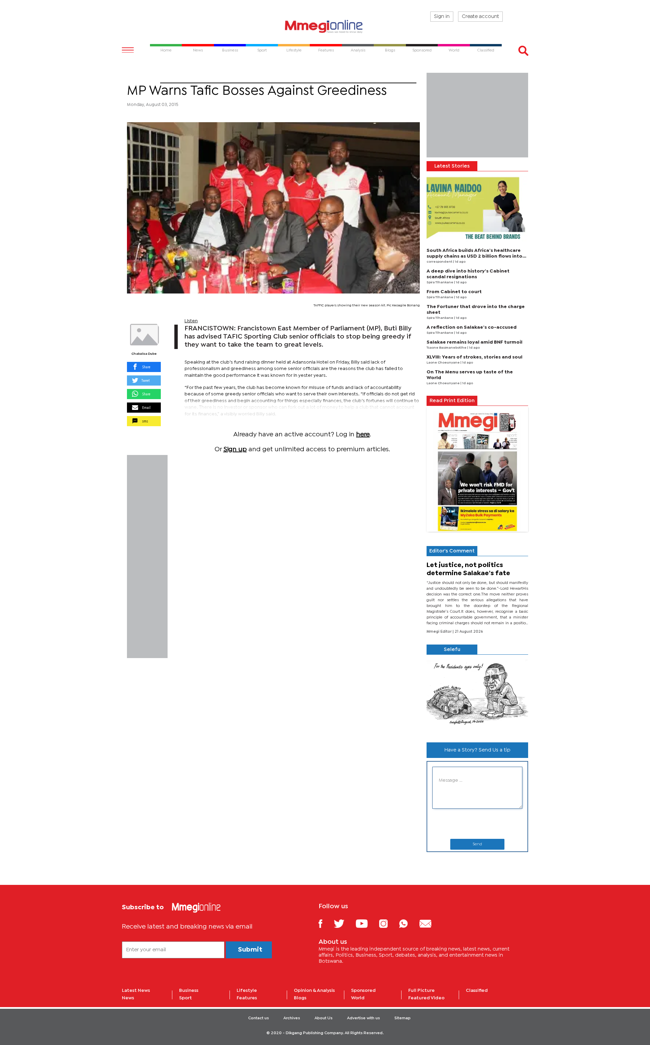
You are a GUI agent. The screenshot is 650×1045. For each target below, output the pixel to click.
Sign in (442, 17)
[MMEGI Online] (325, 26)
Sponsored (363, 990)
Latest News (136, 990)
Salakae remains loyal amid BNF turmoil (474, 342)
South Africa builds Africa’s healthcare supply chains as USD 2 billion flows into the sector (474, 256)
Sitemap (402, 1018)
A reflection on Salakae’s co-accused (472, 327)
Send (477, 844)
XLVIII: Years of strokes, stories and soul (474, 357)
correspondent (440, 261)
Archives (291, 1018)
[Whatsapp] (408, 923)
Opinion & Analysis (314, 990)
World (358, 998)
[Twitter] (344, 923)
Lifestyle (247, 990)
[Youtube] (366, 923)
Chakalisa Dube (144, 353)
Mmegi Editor (440, 631)
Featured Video (426, 998)
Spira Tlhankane (440, 282)
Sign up (235, 449)
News (128, 998)
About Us (323, 1018)
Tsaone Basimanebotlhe (447, 347)
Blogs (300, 998)
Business (188, 990)
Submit (250, 950)
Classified (477, 990)
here (363, 434)
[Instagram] (388, 923)
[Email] (430, 923)
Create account (480, 17)
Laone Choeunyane (443, 362)
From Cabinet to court (454, 292)
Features (247, 998)
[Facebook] (326, 923)
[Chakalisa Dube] (144, 335)
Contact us (258, 1018)
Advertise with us (363, 1018)
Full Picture (421, 990)
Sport (143, 79)
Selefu (452, 650)
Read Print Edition (452, 401)
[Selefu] (477, 696)
